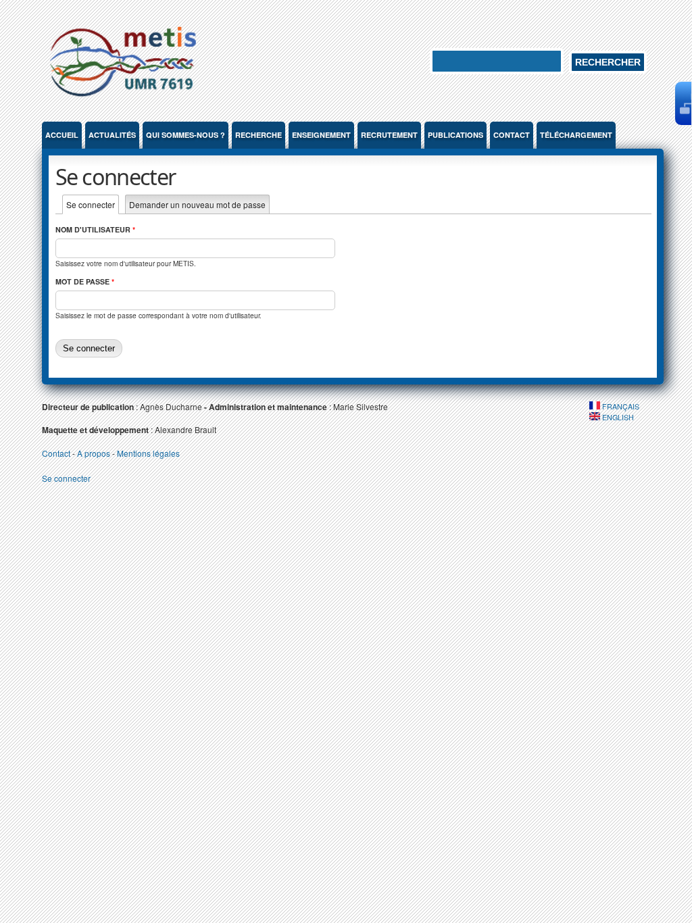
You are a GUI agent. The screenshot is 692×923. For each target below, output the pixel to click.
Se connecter (92, 204)
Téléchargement (576, 135)
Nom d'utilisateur (95, 229)
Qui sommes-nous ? (185, 135)
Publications (455, 135)
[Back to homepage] (123, 99)
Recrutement (389, 135)
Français (619, 406)
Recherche (258, 135)
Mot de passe (84, 281)
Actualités (112, 135)
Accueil (61, 135)
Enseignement (321, 135)
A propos (93, 453)
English (617, 417)
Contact (511, 135)
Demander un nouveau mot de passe (197, 204)
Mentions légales (148, 453)
